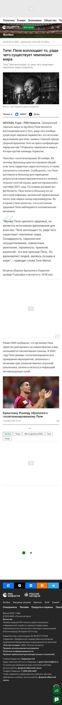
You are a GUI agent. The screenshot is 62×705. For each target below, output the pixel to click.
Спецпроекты (10, 607)
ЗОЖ (47, 602)
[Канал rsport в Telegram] (53, 585)
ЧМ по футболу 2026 (33, 434)
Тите (49, 434)
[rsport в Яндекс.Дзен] (19, 585)
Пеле (17, 434)
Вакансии (7, 619)
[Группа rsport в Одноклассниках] (42, 585)
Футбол (7, 434)
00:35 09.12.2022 (11, 42)
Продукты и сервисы (42, 607)
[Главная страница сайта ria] (3, 27)
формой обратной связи (29, 668)
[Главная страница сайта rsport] (17, 27)
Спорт (7, 438)
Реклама (24, 607)
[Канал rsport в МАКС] (8, 585)
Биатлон (38, 602)
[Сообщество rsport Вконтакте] (30, 585)
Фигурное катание (22, 602)
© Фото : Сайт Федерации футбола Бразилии (21, 107)
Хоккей (55, 602)
